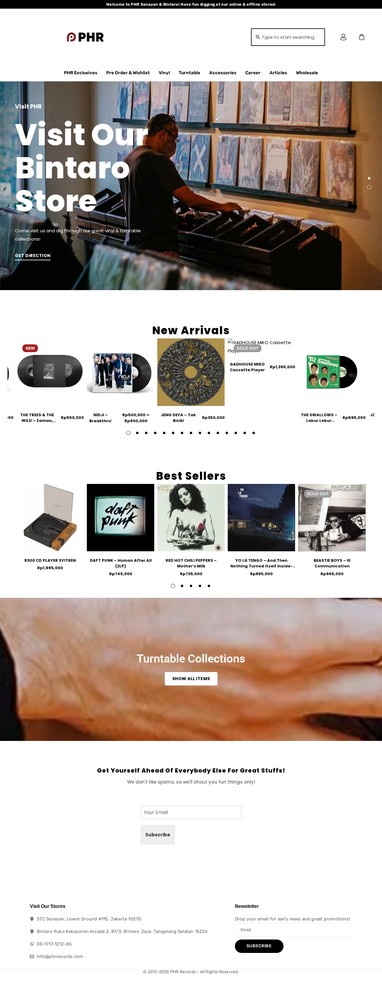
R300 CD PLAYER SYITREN (50, 560)
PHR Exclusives (80, 72)
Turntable (189, 72)
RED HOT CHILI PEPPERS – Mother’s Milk (191, 563)
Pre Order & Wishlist (128, 72)
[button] (369, 178)
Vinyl (164, 72)
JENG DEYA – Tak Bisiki (178, 418)
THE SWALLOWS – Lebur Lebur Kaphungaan (319, 420)
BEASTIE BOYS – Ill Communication (332, 563)
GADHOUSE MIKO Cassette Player (247, 367)
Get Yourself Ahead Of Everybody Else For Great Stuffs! (191, 770)
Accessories (222, 72)
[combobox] (288, 37)
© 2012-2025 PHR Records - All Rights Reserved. (191, 971)
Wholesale (307, 72)
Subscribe (157, 835)
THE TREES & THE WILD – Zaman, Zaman (37, 420)
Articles (278, 72)
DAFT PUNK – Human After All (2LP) (121, 563)
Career (253, 72)
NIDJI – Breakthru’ (100, 418)
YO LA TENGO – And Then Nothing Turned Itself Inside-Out (261, 566)
